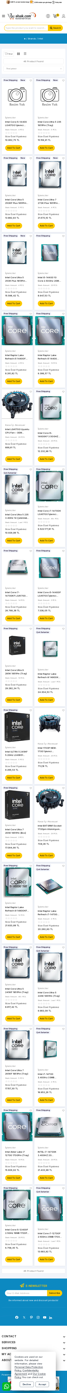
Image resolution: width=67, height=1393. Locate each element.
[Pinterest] (31, 1317)
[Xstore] (21, 16)
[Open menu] (4, 16)
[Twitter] (24, 1317)
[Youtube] (44, 1317)
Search (57, 28)
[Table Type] (25, 53)
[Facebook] (17, 1317)
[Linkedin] (50, 1317)
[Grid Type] (18, 53)
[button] (8, 54)
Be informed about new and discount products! (33, 1300)
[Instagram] (38, 1317)
